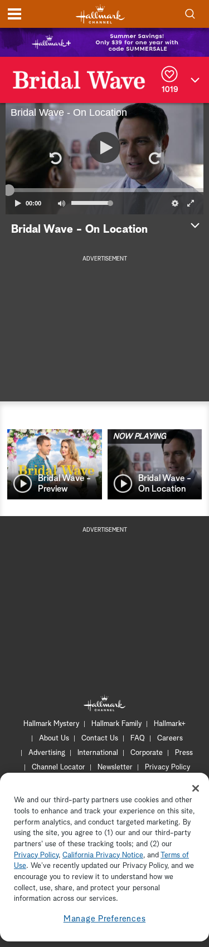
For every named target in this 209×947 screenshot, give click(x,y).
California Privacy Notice (102, 855)
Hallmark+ (170, 724)
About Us (54, 738)
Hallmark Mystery (51, 724)
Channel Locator (58, 767)
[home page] (100, 14)
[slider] (104, 190)
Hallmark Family (116, 724)
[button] (55, 159)
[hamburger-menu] (14, 14)
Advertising (46, 753)
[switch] (61, 203)
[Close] (195, 788)
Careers (170, 738)
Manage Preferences (105, 919)
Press (184, 753)
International (97, 753)
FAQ (137, 738)
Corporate (146, 753)
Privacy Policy (167, 767)
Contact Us (99, 738)
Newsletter (115, 767)
